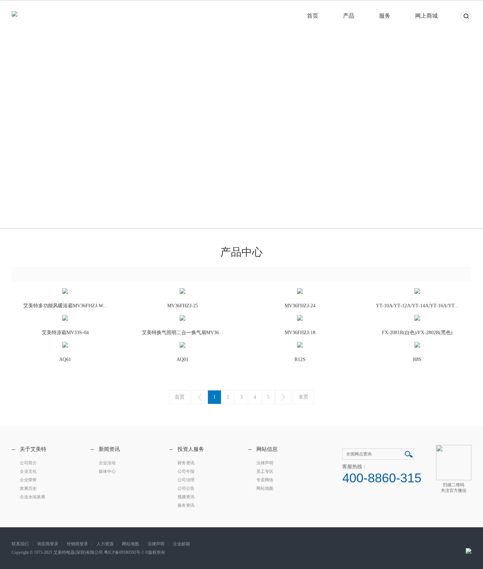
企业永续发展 (32, 496)
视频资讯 (186, 496)
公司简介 (28, 462)
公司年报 (186, 471)
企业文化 (28, 471)
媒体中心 (107, 471)
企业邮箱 (181, 543)
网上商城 (426, 16)
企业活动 (107, 462)
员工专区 (264, 471)
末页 (303, 397)
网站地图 (264, 488)
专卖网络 (264, 479)
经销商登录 (77, 543)
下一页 (283, 397)
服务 (384, 16)
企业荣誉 (28, 479)
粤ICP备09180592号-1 (124, 552)
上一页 (200, 397)
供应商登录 (47, 543)
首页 (312, 16)
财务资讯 (186, 462)
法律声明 (264, 462)
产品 (348, 16)
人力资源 (105, 543)
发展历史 (28, 488)
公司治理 (186, 479)
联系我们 (20, 543)
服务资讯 (186, 505)
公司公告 (186, 488)
